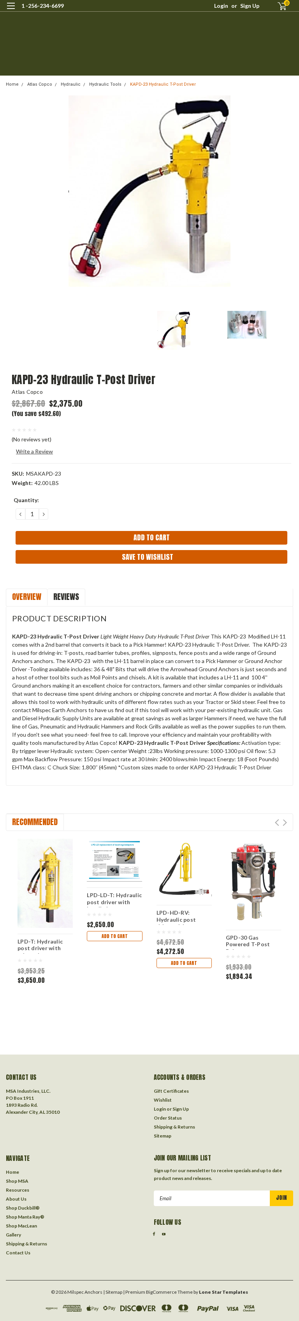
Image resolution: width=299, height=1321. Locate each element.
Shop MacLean (21, 1226)
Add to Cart (115, 936)
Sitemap (162, 1136)
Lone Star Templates (223, 1292)
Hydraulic (71, 84)
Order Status (168, 1118)
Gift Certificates (171, 1091)
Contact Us (18, 1253)
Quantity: (26, 500)
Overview (26, 597)
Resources (17, 1190)
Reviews (66, 597)
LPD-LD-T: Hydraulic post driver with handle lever (114, 899)
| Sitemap (112, 1292)
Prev (277, 822)
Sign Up (249, 5)
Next (284, 822)
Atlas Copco (39, 84)
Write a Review (34, 451)
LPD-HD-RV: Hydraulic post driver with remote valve (182, 917)
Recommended (35, 822)
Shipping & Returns (174, 1127)
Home (12, 84)
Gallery (13, 1235)
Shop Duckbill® (23, 1208)
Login (221, 5)
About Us (16, 1199)
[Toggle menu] (10, 10)
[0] (278, 6)
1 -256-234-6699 (42, 5)
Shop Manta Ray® (25, 1217)
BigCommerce (161, 1292)
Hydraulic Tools (105, 84)
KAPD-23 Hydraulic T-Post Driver (163, 84)
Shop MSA (17, 1181)
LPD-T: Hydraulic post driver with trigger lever (40, 946)
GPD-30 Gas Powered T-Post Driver (248, 942)
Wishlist (163, 1100)
